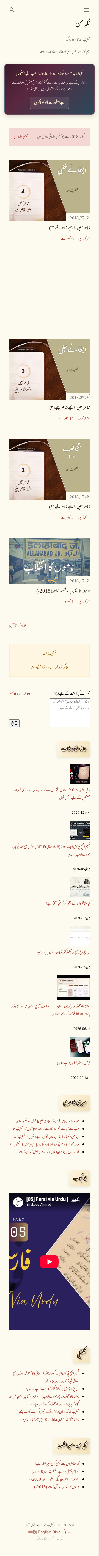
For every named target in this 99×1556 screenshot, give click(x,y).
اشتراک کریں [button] (84, 239)
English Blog (49, 1532)
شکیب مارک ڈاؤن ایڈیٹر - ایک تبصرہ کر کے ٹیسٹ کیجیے (49, 1412)
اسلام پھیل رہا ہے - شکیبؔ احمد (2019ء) (55, 1472)
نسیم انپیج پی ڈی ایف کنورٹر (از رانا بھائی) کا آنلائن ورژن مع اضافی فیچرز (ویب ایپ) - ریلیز (46, 1377)
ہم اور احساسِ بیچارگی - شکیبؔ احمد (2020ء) (54, 1479)
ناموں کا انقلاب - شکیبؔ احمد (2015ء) (63, 591)
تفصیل (11, 694)
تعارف (51, 52)
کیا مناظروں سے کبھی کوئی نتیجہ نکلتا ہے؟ (67, 904)
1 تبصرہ (69, 602)
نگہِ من (82, 24)
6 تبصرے (67, 239)
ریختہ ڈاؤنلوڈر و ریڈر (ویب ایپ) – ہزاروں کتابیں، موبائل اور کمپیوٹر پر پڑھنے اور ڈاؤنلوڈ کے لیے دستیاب (50, 1010)
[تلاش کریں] (12, 9)
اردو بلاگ (66, 1532)
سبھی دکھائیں (21, 137)
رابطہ (42, 52)
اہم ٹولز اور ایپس (81, 52)
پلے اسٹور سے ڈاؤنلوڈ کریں (49, 103)
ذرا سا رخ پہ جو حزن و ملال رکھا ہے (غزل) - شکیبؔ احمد (48, 1152)
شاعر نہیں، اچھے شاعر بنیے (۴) (69, 228)
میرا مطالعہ (64, 52)
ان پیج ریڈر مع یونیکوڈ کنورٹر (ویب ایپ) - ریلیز (63, 952)
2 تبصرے (67, 518)
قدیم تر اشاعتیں (17, 625)
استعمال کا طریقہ (21, 694)
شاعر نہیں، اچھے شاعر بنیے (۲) (69, 507)
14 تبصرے (66, 418)
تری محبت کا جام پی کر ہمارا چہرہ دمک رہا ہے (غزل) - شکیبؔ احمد (44, 1144)
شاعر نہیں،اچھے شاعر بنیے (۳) (70, 408)
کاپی (13, 723)
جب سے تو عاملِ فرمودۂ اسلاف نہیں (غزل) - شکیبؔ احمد (47, 1121)
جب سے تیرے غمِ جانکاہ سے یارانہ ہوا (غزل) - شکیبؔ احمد (45, 1129)
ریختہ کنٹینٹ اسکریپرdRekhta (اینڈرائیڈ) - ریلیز (51, 1420)
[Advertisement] (49, 291)
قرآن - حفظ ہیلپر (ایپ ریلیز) (73, 1063)
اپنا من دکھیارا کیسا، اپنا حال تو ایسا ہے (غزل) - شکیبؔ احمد (46, 1137)
